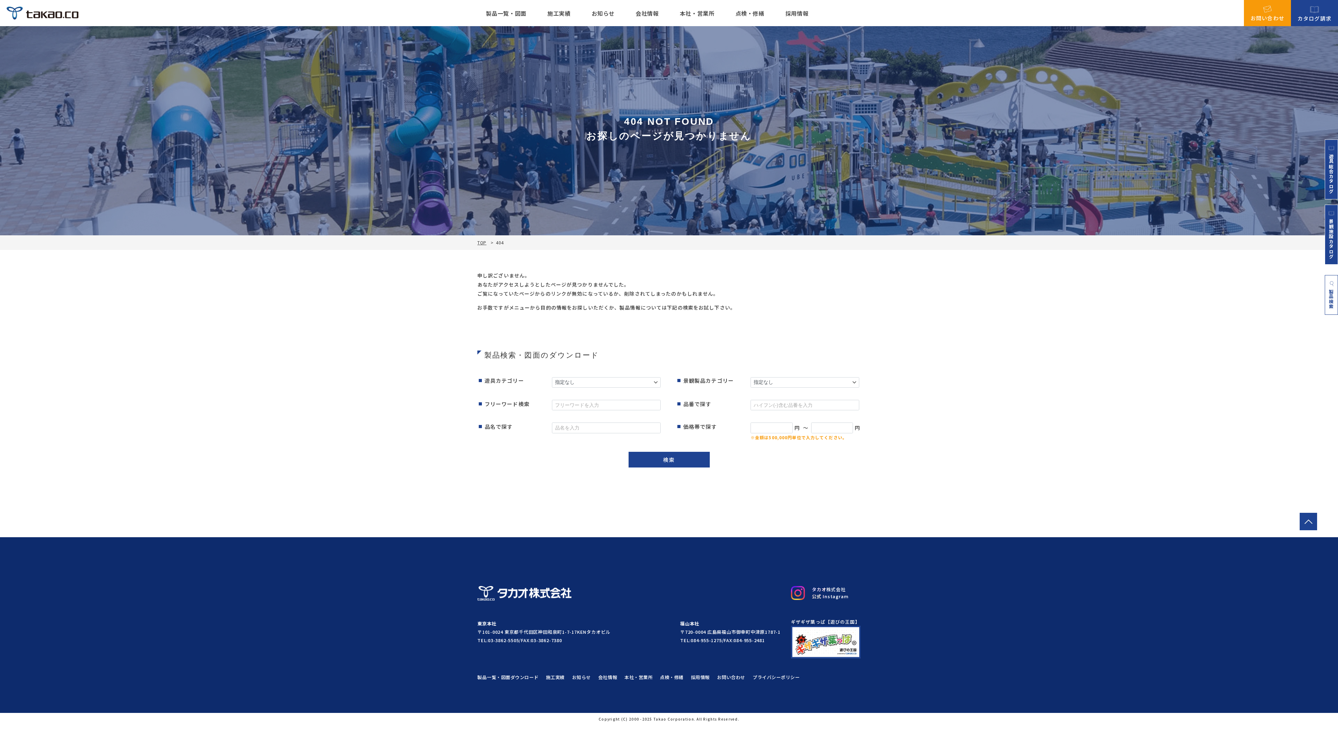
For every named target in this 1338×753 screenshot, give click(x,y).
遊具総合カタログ (1331, 173)
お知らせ (603, 13)
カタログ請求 (1315, 18)
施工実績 (559, 13)
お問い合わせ (1268, 17)
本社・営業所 (697, 13)
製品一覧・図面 (506, 13)
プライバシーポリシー (776, 677)
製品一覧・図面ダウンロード (508, 677)
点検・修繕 (750, 13)
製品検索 (1331, 299)
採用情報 (797, 13)
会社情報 (647, 13)
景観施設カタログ (1331, 239)
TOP (481, 242)
